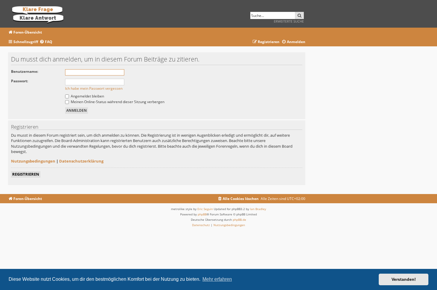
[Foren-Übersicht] (39, 14)
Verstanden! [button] (404, 279)
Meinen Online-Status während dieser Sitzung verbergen (117, 101)
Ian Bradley (258, 209)
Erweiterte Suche (289, 21)
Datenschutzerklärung (81, 161)
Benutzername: (24, 71)
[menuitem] (46, 42)
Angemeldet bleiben (87, 96)
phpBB (202, 214)
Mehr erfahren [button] (217, 279)
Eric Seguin (205, 209)
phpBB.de (239, 220)
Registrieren (25, 174)
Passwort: (19, 80)
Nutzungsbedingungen (33, 161)
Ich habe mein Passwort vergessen (93, 88)
